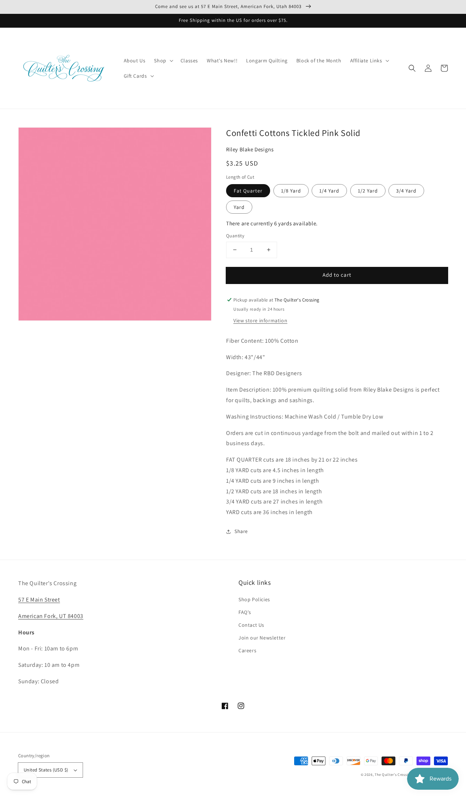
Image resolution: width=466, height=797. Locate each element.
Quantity (235, 236)
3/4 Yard (406, 190)
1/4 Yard (329, 190)
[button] (412, 68)
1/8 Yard (291, 190)
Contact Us (251, 625)
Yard (239, 207)
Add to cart (337, 274)
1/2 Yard (368, 190)
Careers (247, 650)
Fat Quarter (248, 190)
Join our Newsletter (261, 637)
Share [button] (241, 531)
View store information (260, 320)
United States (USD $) (46, 770)
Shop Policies (254, 599)
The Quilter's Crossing (393, 774)
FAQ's (244, 612)
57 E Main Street (39, 599)
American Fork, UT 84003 (50, 616)
